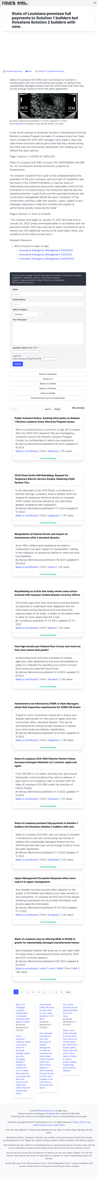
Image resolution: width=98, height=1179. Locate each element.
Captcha (17, 356)
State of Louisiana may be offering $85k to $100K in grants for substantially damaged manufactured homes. (47, 941)
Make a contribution (27, 451)
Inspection (54, 515)
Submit (18, 364)
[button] (95, 3)
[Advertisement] (49, 52)
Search (48, 409)
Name (15, 289)
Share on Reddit (48, 393)
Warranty (53, 451)
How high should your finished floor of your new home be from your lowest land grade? (48, 648)
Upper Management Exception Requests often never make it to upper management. (45, 880)
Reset (57, 409)
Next (68, 992)
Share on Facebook (48, 374)
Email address (19, 299)
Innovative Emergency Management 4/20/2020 (46, 250)
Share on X (48, 379)
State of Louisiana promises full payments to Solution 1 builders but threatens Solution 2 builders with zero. (46, 825)
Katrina (52, 627)
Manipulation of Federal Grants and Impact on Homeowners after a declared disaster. (41, 536)
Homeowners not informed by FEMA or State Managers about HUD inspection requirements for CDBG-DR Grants (48, 705)
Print (12, 123)
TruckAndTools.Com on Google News (48, 398)
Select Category (20, 309)
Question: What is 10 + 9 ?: (26, 348)
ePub (43, 968)
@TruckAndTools (44, 1110)
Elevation (53, 679)
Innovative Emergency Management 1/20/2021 (45, 254)
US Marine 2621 (53, 1113)
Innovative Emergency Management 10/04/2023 (46, 258)
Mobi (60, 968)
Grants (51, 567)
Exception (53, 914)
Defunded (19, 123)
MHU (75, 968)
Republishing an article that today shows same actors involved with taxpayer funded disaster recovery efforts (47, 593)
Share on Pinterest (47, 388)
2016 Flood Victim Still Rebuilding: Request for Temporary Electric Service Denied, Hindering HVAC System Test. (45, 479)
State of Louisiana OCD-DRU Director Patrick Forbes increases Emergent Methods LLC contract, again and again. (46, 762)
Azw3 (52, 968)
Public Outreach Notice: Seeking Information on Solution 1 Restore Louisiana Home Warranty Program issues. (47, 420)
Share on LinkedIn (48, 383)
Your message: (20, 319)
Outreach (53, 798)
